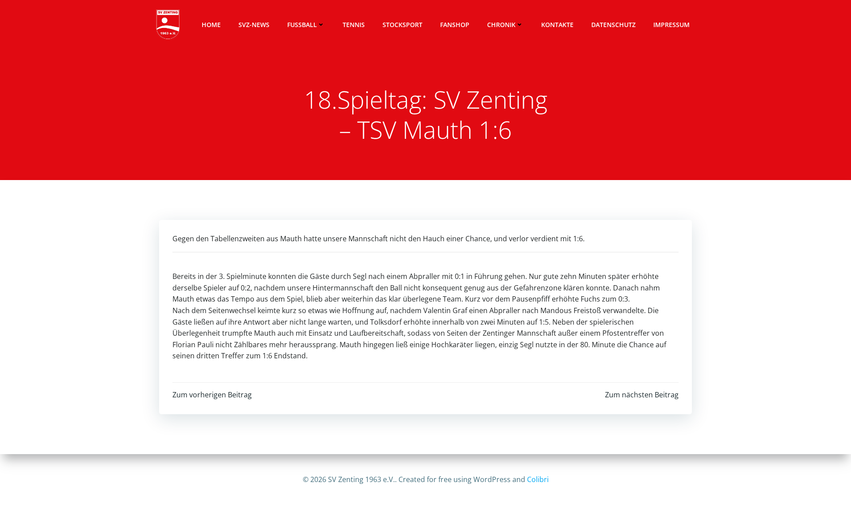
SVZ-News (253, 24)
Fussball (302, 24)
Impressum (671, 24)
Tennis (354, 24)
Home (211, 24)
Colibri (538, 479)
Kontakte (557, 24)
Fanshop (454, 24)
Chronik (501, 24)
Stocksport (402, 24)
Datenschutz (613, 24)
